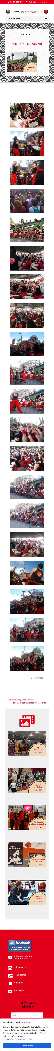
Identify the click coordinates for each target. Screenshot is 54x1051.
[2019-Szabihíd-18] (27, 613)
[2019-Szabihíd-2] (27, 155)
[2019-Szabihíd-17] (27, 585)
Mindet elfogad (27, 1045)
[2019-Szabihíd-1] (27, 127)
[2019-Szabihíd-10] (27, 384)
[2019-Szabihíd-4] (27, 213)
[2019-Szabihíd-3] (27, 184)
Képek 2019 (27, 34)
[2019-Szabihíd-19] (27, 642)
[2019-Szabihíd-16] (27, 556)
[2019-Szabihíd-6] (27, 270)
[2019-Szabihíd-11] (27, 413)
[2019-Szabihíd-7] (27, 299)
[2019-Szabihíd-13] (27, 470)
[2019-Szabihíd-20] (27, 670)
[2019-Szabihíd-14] (27, 499)
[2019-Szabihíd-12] (27, 442)
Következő (39, 678)
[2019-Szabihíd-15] (27, 527)
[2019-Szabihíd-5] (27, 241)
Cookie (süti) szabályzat (23, 1039)
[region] (27, 1034)
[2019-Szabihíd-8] (27, 327)
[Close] (51, 1020)
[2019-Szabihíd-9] (27, 356)
